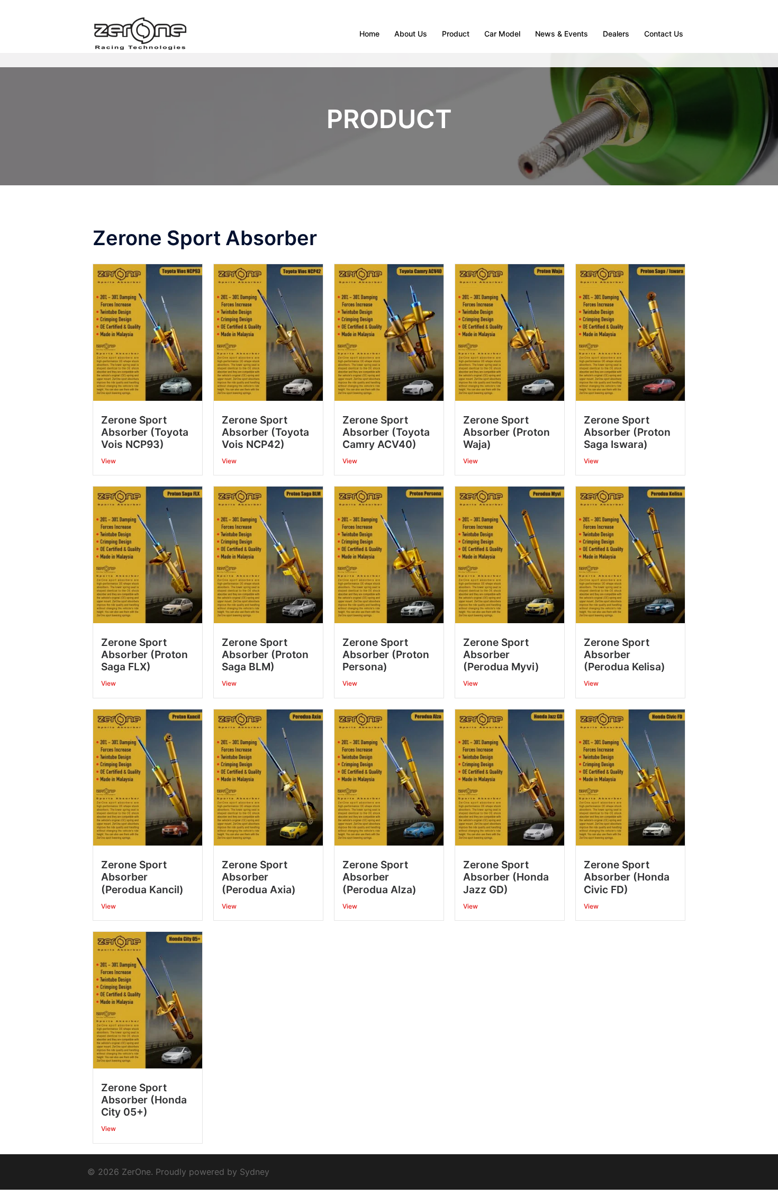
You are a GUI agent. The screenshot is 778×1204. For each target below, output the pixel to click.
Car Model (502, 33)
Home (369, 33)
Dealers (616, 33)
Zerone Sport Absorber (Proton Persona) (385, 654)
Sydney (254, 1171)
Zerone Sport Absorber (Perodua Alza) (379, 876)
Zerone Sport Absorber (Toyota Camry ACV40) (386, 432)
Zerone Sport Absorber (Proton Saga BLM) (265, 654)
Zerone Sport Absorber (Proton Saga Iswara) (627, 432)
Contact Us (663, 33)
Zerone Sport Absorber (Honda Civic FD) (627, 876)
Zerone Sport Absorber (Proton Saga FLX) (144, 654)
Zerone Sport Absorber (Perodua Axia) (259, 876)
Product (455, 33)
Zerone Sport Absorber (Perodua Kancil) (142, 876)
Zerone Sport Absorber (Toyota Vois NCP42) (265, 432)
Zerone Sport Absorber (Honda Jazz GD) (506, 876)
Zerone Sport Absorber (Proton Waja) (506, 432)
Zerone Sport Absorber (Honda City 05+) (144, 1099)
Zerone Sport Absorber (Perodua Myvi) (501, 654)
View (108, 461)
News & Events (561, 33)
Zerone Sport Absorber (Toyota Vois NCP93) (144, 432)
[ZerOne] (140, 33)
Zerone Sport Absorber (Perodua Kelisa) (624, 654)
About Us (410, 33)
